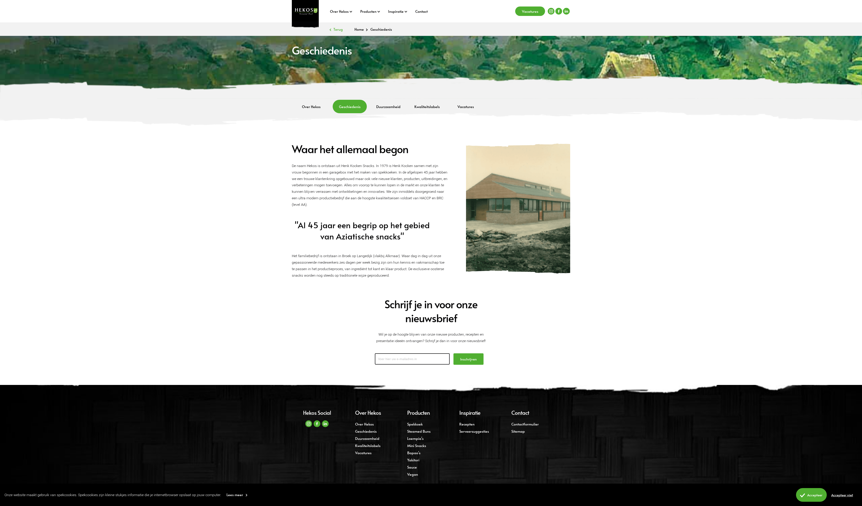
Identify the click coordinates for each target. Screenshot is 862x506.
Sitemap (518, 431)
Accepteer (814, 495)
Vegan (412, 474)
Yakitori (413, 459)
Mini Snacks (416, 445)
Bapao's (413, 452)
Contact (421, 11)
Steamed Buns (419, 431)
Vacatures (530, 11)
